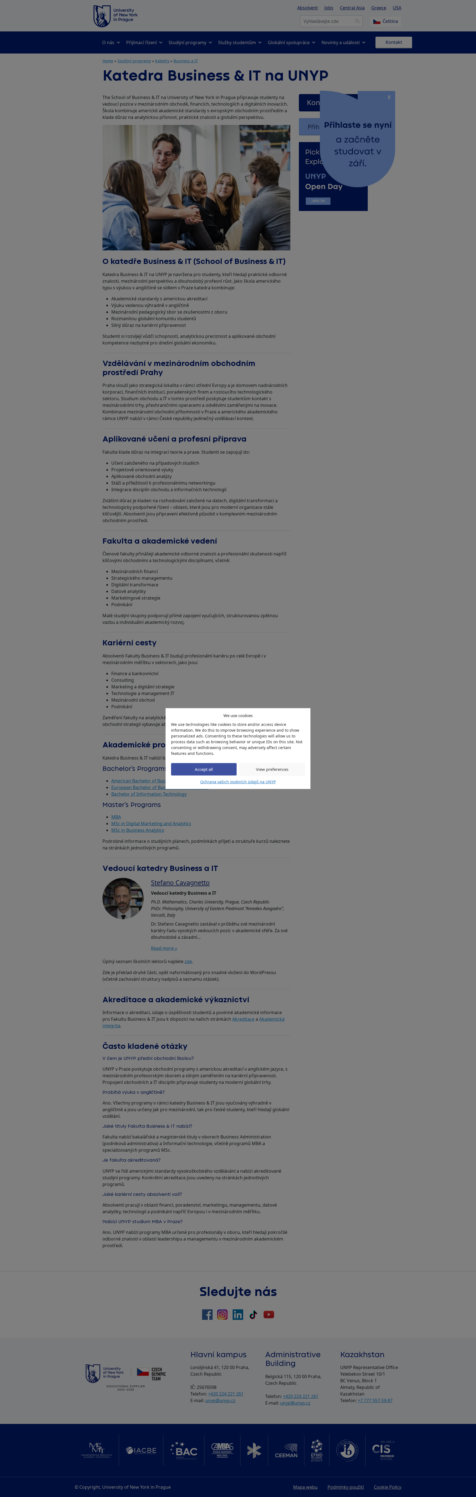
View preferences (272, 769)
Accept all (204, 769)
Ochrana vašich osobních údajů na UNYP (238, 781)
